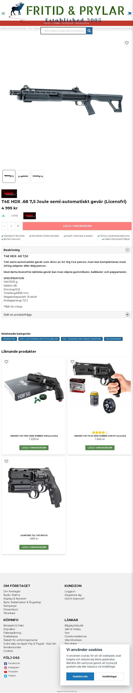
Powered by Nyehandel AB (66, 691)
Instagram (13, 667)
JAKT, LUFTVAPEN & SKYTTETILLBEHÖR (39, 339)
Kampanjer (10, 605)
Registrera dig (73, 595)
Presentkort (10, 609)
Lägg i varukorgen (34, 447)
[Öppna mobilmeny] (3, 13)
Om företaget (11, 591)
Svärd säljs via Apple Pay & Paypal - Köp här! (29, 643)
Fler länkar (71, 643)
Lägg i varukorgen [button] (100, 447)
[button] (127, 43)
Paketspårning (12, 632)
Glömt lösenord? (75, 598)
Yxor (67, 632)
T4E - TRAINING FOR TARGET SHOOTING (82, 339)
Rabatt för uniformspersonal (20, 640)
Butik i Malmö (11, 595)
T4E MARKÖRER (113, 339)
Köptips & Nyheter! (14, 598)
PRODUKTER (9, 339)
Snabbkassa (10, 636)
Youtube (13, 671)
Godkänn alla (80, 676)
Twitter (12, 675)
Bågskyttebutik (74, 625)
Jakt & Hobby (73, 629)
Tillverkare (9, 613)
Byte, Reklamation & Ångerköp (22, 602)
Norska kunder (12, 647)
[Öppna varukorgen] (129, 13)
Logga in (70, 591)
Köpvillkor (9, 629)
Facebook (14, 663)
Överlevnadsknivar (76, 636)
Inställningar (109, 676)
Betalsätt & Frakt (13, 625)
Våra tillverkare (73, 640)
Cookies (8, 650)
